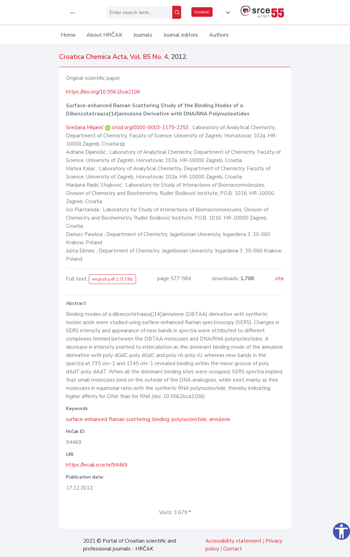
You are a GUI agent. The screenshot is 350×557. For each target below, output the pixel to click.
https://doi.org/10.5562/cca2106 (103, 91)
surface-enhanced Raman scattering (108, 419)
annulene (219, 419)
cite (279, 278)
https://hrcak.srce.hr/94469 (96, 464)
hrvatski (202, 12)
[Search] (176, 12)
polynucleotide (189, 419)
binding (160, 419)
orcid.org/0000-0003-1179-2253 (150, 127)
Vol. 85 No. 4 (149, 56)
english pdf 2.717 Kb (112, 279)
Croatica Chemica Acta (93, 56)
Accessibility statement (233, 540)
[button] (226, 12)
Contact (232, 548)
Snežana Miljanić (85, 127)
